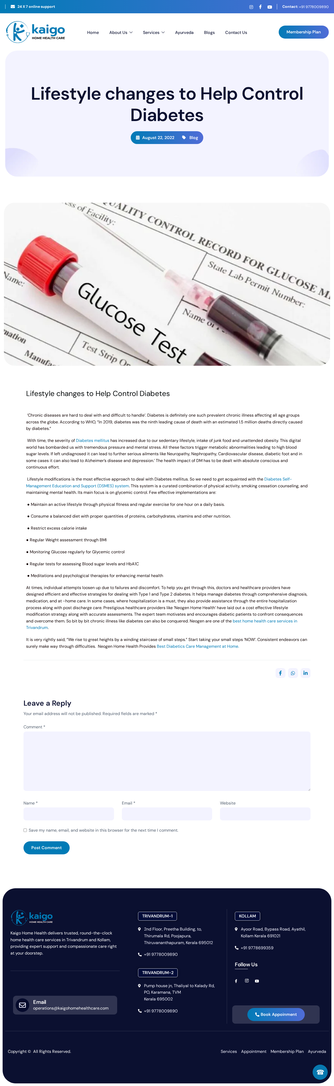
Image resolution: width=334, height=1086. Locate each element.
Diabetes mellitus (92, 440)
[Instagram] (251, 7)
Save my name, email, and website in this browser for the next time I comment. (103, 830)
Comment (34, 727)
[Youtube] (269, 7)
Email (128, 803)
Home (93, 32)
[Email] (22, 1005)
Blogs (209, 32)
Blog (193, 137)
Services (151, 32)
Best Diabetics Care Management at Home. (197, 646)
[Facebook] (260, 7)
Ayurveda (184, 32)
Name (30, 803)
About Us (118, 32)
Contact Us (236, 32)
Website (228, 803)
